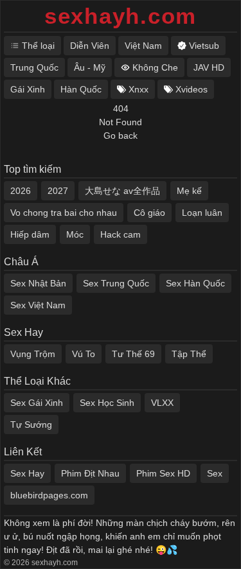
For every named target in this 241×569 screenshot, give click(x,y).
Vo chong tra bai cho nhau (63, 212)
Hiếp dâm (29, 234)
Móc (75, 234)
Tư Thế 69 (133, 354)
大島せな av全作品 (122, 191)
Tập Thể (189, 354)
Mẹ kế (189, 191)
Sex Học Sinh (107, 403)
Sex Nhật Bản (38, 283)
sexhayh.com (120, 15)
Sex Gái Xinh (36, 403)
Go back (120, 135)
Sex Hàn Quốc (195, 283)
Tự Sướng (31, 424)
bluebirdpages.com (49, 495)
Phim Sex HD (163, 473)
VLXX (162, 403)
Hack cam (120, 234)
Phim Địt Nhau (90, 473)
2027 (58, 191)
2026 (20, 191)
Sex (214, 473)
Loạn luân (202, 212)
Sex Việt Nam (38, 305)
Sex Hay (27, 473)
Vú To (83, 354)
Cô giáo (149, 212)
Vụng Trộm (32, 354)
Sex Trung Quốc (116, 283)
